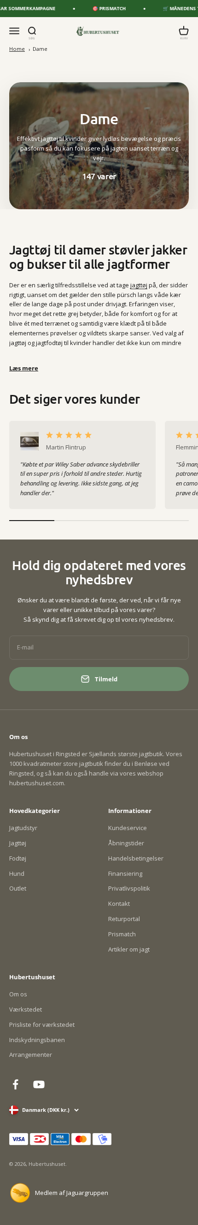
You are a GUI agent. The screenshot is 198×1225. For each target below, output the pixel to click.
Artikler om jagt (129, 949)
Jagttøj (17, 843)
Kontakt (119, 903)
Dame (40, 48)
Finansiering (125, 873)
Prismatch (122, 934)
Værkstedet (25, 1009)
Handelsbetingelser (135, 858)
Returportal (124, 919)
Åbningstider (126, 843)
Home (17, 48)
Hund (16, 873)
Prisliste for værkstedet (42, 1024)
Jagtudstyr (23, 828)
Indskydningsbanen (37, 1040)
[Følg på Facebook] (15, 1084)
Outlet (17, 888)
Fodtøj (17, 858)
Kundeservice (127, 828)
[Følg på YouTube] (39, 1084)
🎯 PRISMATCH (105, 8)
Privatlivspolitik (129, 888)
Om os (18, 994)
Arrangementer (30, 1054)
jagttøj (138, 285)
